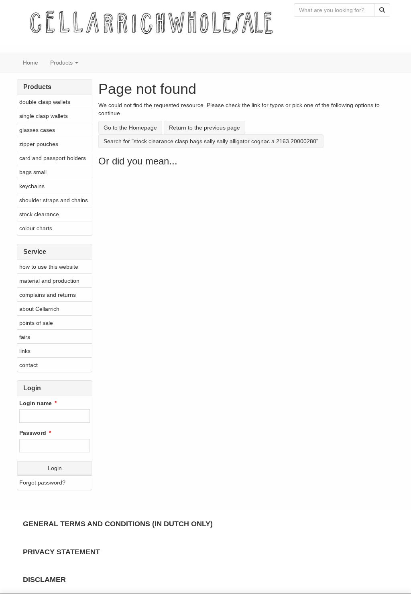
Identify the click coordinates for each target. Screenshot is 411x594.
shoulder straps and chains (53, 200)
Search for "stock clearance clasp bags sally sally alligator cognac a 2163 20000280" (211, 141)
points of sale (36, 323)
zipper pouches (38, 144)
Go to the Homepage (130, 127)
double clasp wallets (44, 102)
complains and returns (47, 295)
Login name (35, 403)
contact (28, 365)
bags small (33, 172)
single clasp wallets (43, 116)
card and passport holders (52, 158)
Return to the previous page (204, 127)
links (25, 351)
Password (32, 433)
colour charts (35, 228)
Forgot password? (42, 482)
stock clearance (39, 214)
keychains (32, 186)
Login (55, 468)
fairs (24, 337)
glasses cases (37, 130)
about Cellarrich (39, 309)
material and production (49, 281)
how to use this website (48, 267)
